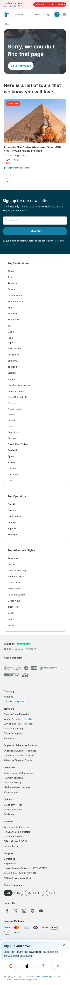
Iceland (11, 414)
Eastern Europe (16, 391)
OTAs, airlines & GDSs (15, 841)
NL (50, 893)
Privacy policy (9, 244)
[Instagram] (24, 911)
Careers (14, 701)
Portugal (12, 438)
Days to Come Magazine (16, 714)
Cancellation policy (13, 733)
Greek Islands (15, 409)
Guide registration (13, 809)
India (10, 337)
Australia (12, 283)
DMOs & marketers (14, 836)
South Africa (14, 319)
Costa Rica (13, 474)
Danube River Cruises (19, 385)
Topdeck (12, 528)
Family (11, 619)
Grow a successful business (18, 773)
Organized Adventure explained (20, 750)
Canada (12, 468)
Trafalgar (12, 534)
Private (11, 625)
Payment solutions (13, 777)
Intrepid (12, 522)
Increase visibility (12, 782)
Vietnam (12, 373)
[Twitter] (15, 911)
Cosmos (12, 510)
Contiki (11, 504)
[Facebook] (7, 911)
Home (8, 24)
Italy (10, 426)
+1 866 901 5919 (15, 6)
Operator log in (11, 792)
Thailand (12, 366)
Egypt (11, 307)
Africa (11, 271)
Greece (11, 403)
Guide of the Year (13, 804)
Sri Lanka (13, 360)
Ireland (11, 420)
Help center (10, 863)
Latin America (15, 295)
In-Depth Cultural (16, 594)
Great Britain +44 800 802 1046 (20, 873)
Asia (10, 277)
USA (10, 480)
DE (18, 893)
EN (8, 893)
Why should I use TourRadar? (19, 723)
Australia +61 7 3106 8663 (17, 877)
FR (39, 893)
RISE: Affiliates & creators (17, 831)
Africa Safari (14, 588)
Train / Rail (13, 606)
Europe (11, 289)
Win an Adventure (19, 719)
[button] (35, 167)
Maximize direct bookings (17, 787)
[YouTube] (41, 911)
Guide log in (10, 814)
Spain (11, 456)
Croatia (11, 379)
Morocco (12, 313)
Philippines (13, 354)
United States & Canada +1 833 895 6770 (25, 868)
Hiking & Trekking (17, 570)
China (11, 331)
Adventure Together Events (18, 760)
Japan (11, 342)
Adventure (13, 558)
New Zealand (14, 348)
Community (10, 738)
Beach (11, 613)
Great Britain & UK (17, 397)
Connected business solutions (19, 755)
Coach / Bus (14, 600)
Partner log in (11, 846)
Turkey (11, 462)
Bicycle (11, 564)
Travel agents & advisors (16, 827)
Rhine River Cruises (18, 444)
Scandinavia (14, 432)
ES (29, 893)
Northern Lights (16, 576)
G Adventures (15, 516)
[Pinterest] (32, 911)
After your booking (13, 728)
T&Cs (56, 240)
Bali (10, 325)
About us (8, 696)
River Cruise (14, 582)
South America (15, 301)
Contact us (9, 858)
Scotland (12, 450)
